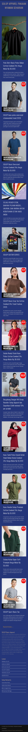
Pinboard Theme (11, 730)
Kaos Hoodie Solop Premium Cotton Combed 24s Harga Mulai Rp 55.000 (13, 510)
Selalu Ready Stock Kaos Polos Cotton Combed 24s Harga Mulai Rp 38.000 (12, 356)
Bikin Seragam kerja (6, 688)
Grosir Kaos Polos (6, 682)
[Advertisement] (14, 708)
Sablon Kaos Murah (6, 685)
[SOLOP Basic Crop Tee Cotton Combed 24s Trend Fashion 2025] (14, 282)
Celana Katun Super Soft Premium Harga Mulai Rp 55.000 (12, 562)
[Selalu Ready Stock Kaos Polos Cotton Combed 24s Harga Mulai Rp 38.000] (14, 335)
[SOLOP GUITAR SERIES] (14, 239)
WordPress (20, 730)
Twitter (15, 12)
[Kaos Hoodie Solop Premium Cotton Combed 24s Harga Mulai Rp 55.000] (14, 489)
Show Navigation (22, 14)
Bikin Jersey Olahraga (6, 691)
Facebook (12, 12)
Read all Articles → (8, 627)
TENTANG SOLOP (6, 672)
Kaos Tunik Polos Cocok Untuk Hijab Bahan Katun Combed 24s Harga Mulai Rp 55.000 (13, 457)
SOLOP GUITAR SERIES (11, 254)
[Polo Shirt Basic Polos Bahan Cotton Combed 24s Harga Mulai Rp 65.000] (14, 38)
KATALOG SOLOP (6, 667)
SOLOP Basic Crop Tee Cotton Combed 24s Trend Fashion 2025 (13, 303)
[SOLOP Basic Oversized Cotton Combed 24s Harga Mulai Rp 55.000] (14, 146)
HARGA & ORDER (6, 664)
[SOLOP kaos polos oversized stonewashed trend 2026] (14, 97)
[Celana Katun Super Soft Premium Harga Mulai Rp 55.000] (14, 541)
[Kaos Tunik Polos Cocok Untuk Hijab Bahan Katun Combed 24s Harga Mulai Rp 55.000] (14, 436)
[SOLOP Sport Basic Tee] (14, 593)
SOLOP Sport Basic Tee (11, 611)
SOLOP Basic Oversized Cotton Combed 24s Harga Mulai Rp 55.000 (12, 167)
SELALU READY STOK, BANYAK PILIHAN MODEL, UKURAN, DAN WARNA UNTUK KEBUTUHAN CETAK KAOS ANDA (14, 208)
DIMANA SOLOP (5, 661)
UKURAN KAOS (5, 675)
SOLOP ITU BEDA (6, 669)
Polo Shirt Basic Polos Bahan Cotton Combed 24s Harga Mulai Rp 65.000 (13, 65)
